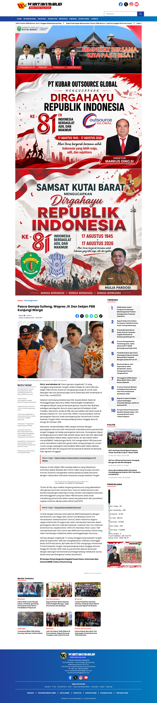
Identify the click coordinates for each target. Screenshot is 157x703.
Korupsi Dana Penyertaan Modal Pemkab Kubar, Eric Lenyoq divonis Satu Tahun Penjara (128, 413)
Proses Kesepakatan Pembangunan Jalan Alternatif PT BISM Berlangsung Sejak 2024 (127, 344)
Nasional (42, 19)
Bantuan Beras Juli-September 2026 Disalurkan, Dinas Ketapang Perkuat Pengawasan (125, 368)
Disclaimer (64, 693)
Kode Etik (94, 687)
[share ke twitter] (82, 317)
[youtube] (137, 6)
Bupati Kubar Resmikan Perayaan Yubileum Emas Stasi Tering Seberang (127, 323)
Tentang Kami (122, 693)
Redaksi (48, 687)
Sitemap (109, 687)
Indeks (102, 687)
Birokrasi (63, 19)
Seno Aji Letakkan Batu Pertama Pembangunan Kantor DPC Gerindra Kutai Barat (124, 472)
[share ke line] (96, 317)
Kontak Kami (62, 687)
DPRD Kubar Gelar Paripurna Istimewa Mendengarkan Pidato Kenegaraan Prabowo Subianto (126, 311)
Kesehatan (52, 19)
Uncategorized (30, 300)
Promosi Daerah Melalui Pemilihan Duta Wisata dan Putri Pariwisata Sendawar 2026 (127, 390)
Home (19, 19)
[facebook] (121, 6)
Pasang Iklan (106, 693)
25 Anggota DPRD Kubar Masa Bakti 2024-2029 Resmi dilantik (127, 380)
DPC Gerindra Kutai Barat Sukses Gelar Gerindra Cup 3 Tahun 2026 (123, 451)
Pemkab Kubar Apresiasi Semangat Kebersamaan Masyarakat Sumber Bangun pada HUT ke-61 (127, 356)
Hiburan (73, 19)
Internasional (29, 19)
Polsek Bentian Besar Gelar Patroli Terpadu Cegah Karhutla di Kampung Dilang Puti (126, 333)
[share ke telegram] (92, 317)
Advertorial (83, 19)
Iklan (70, 687)
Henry (21, 316)
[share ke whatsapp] (87, 317)
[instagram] (131, 6)
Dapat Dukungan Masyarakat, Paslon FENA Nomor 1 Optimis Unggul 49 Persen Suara (65, 23)
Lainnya (94, 19)
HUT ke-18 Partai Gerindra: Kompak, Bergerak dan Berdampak (124, 461)
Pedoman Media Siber (81, 687)
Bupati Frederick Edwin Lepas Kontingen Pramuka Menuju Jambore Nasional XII (128, 401)
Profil (54, 687)
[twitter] (126, 6)
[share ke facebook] (77, 317)
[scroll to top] (150, 699)
